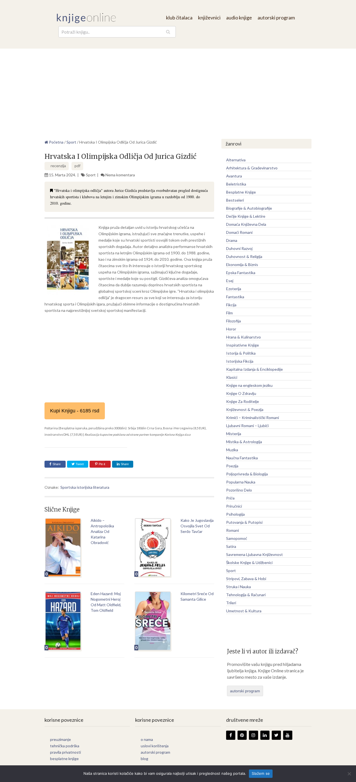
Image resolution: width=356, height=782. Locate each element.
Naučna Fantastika (242, 457)
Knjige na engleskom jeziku (249, 385)
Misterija (233, 433)
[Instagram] (253, 735)
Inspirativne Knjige (242, 345)
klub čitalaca (179, 17)
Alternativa (236, 159)
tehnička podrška (64, 745)
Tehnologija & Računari (246, 594)
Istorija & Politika (241, 353)
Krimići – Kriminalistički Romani (252, 417)
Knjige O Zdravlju (241, 393)
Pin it (102, 464)
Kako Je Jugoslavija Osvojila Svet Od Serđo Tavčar (197, 526)
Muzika (232, 449)
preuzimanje (60, 739)
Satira (231, 546)
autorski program (276, 17)
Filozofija (233, 321)
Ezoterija (233, 288)
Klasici (231, 377)
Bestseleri (235, 200)
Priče (230, 498)
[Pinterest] (242, 735)
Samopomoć (236, 538)
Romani (232, 530)
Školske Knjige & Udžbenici (249, 562)
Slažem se (261, 773)
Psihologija (235, 514)
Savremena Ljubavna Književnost (254, 554)
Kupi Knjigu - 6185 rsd (74, 410)
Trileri (231, 602)
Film (229, 312)
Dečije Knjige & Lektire (245, 216)
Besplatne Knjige (241, 192)
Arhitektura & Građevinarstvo (252, 168)
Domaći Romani (239, 232)
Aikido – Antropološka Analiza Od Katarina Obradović (102, 531)
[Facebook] (230, 735)
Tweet (79, 464)
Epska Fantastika (240, 272)
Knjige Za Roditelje (242, 401)
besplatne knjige (64, 758)
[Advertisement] (178, 90)
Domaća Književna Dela (246, 224)
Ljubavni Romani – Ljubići (247, 425)
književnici (209, 17)
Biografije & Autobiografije (249, 208)
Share (57, 464)
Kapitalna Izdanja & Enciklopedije (254, 369)
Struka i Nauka (238, 586)
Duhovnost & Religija (244, 256)
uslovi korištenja (155, 745)
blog (144, 758)
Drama (231, 240)
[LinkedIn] (265, 735)
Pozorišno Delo (239, 490)
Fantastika (235, 296)
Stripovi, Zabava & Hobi (246, 578)
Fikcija (231, 304)
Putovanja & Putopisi (244, 522)
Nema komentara (120, 174)
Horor (231, 329)
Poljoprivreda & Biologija (247, 474)
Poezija (232, 465)
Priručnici (234, 506)
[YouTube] (287, 735)
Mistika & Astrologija (244, 441)
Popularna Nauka (240, 482)
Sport (91, 174)
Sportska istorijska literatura (84, 487)
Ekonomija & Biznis (242, 264)
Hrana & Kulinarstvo (243, 337)
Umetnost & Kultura (243, 610)
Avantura (234, 176)
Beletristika (236, 184)
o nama (147, 739)
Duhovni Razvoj (239, 248)
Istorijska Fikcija (239, 361)
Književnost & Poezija (244, 409)
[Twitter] (276, 735)
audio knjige (239, 17)
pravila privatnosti (65, 752)
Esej (229, 280)
